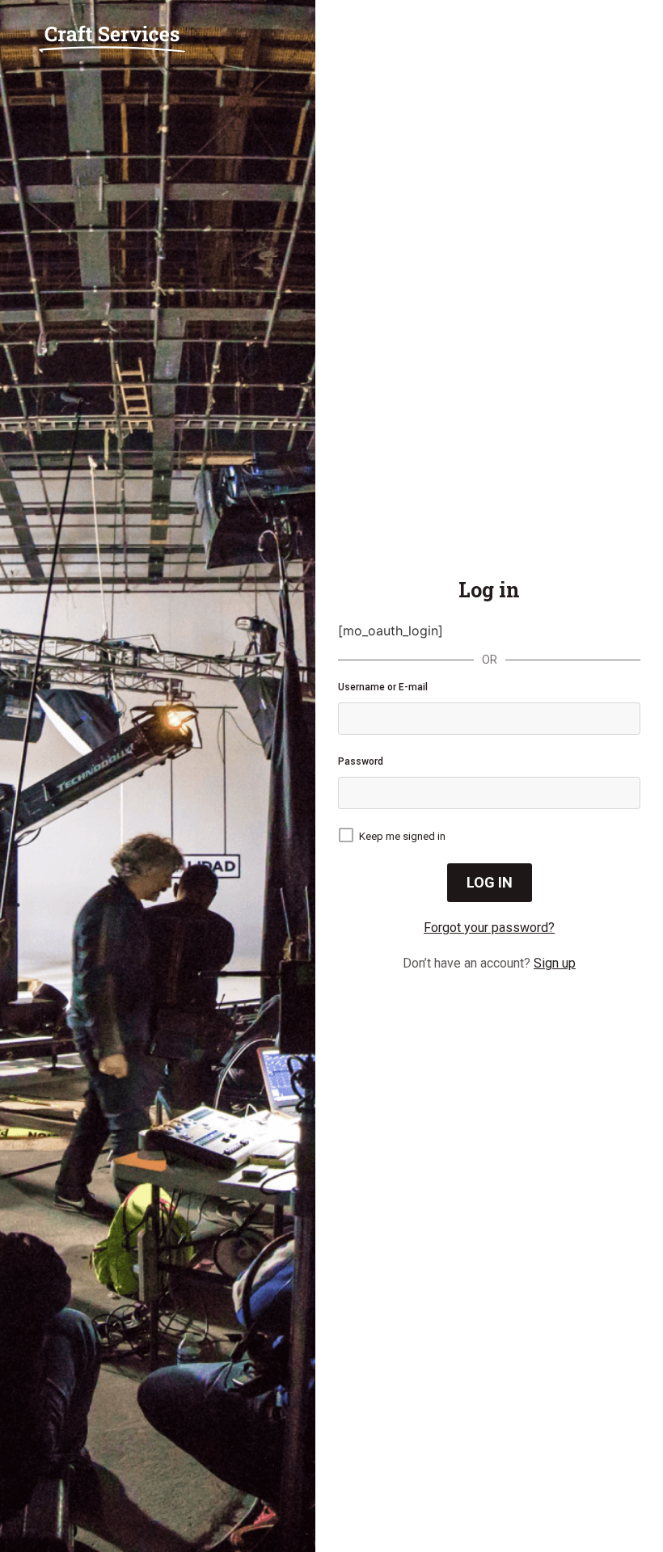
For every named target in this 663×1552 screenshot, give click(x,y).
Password (360, 761)
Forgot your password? (489, 927)
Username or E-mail (383, 687)
